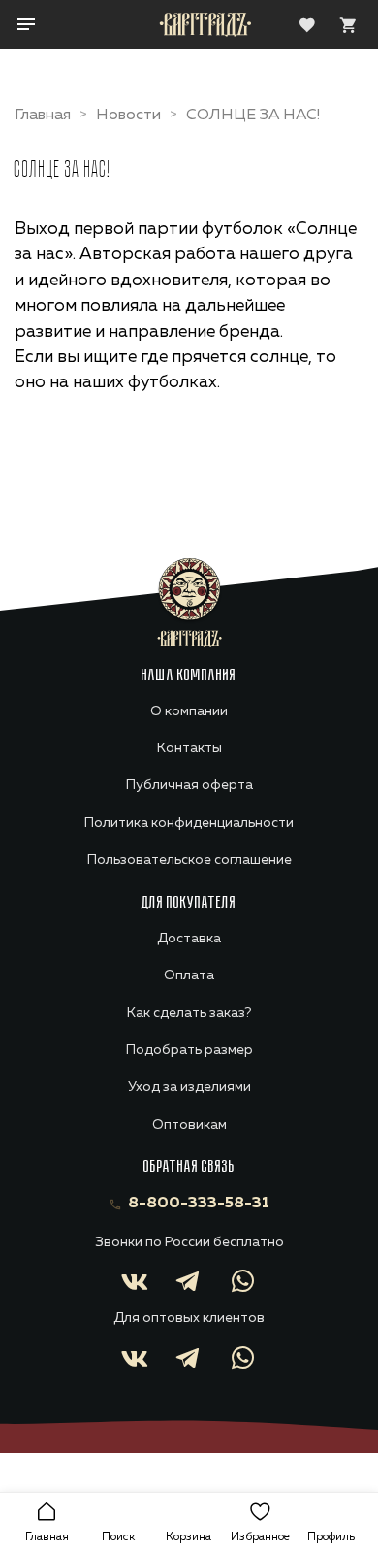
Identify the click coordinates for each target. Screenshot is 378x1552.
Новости (128, 115)
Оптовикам (189, 1125)
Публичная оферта (189, 785)
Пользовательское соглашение (189, 860)
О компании (189, 711)
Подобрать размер (189, 1050)
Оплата (189, 975)
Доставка (189, 938)
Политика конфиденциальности (189, 823)
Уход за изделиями (189, 1087)
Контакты (189, 748)
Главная (43, 115)
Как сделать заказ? (189, 1013)
